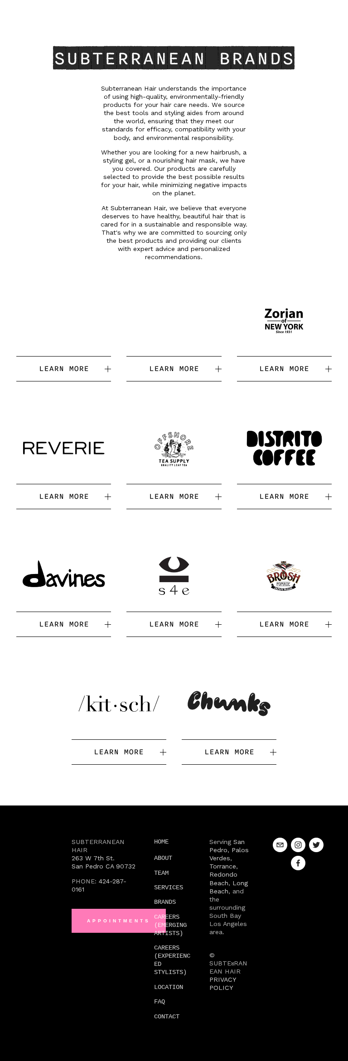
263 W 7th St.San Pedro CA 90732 (103, 862)
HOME (161, 841)
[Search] (20, 11)
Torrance (222, 866)
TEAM (161, 873)
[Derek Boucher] (298, 863)
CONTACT (166, 1016)
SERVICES (168, 887)
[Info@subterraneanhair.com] (280, 845)
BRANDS (165, 902)
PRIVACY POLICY (223, 983)
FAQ (159, 1001)
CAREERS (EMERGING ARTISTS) (172, 925)
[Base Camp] (316, 845)
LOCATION (168, 987)
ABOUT (163, 858)
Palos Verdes (230, 854)
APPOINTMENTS (118, 920)
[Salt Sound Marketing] (298, 845)
